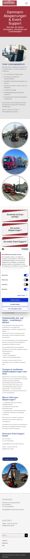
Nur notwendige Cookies (15, 308)
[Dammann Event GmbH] (12, 3)
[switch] (26, 280)
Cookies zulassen (15, 300)
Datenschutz (5, 543)
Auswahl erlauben (15, 304)
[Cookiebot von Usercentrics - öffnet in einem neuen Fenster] (21, 249)
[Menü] (26, 3)
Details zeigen (21, 295)
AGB (3, 545)
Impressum (4, 540)
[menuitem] (26, 3)
